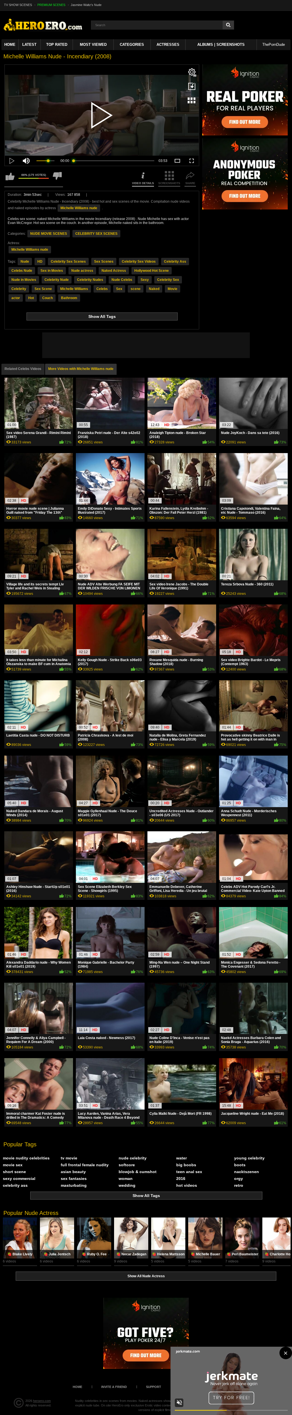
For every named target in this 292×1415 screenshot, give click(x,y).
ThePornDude (273, 44)
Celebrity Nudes (90, 280)
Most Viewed (93, 44)
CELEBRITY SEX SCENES (96, 234)
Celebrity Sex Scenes (68, 262)
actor (15, 298)
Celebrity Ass (175, 262)
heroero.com (42, 1400)
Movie (172, 289)
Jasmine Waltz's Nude (86, 5)
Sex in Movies (51, 271)
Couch (47, 298)
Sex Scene (43, 289)
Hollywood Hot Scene (151, 271)
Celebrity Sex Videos (139, 262)
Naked (154, 289)
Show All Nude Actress (146, 1276)
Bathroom (69, 298)
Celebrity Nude (56, 280)
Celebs (102, 289)
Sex (119, 289)
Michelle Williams (74, 289)
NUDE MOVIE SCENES (48, 234)
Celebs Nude (21, 271)
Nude (25, 262)
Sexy (145, 280)
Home (9, 44)
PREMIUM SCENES (51, 5)
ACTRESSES (168, 44)
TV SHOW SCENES (18, 5)
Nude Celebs (121, 280)
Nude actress (82, 271)
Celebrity (18, 289)
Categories (132, 44)
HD (39, 262)
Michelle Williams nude (78, 208)
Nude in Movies (23, 280)
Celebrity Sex (168, 280)
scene (136, 289)
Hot (31, 298)
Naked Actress (114, 271)
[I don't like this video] (57, 178)
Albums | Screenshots (221, 44)
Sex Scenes (103, 262)
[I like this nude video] (10, 178)
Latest (29, 44)
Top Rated (56, 44)
